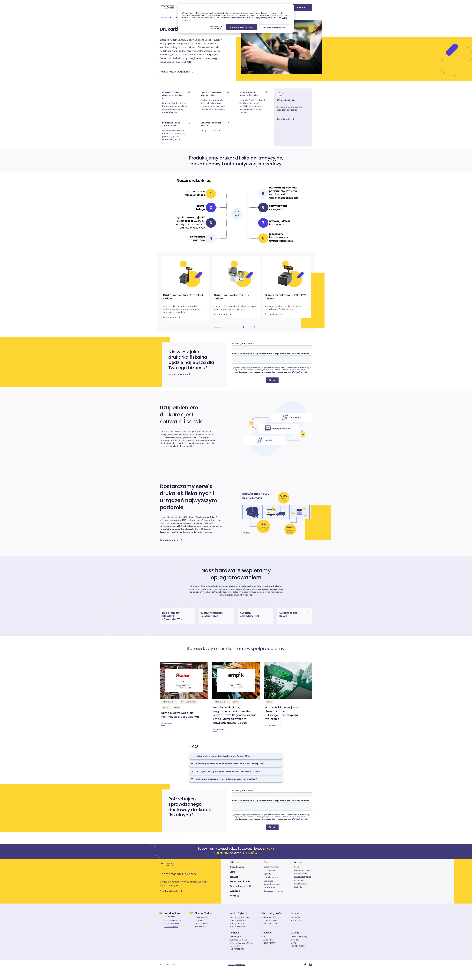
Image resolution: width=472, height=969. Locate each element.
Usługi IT (176, 707)
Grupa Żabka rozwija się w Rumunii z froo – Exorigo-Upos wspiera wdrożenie (283, 713)
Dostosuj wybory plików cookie (216, 27)
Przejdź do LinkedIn (169, 891)
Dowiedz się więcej (169, 540)
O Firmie (234, 862)
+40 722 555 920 (237, 949)
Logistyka (298, 887)
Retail (296, 867)
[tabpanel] (185, 288)
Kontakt (234, 895)
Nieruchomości (300, 883)
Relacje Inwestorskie (241, 886)
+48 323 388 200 (202, 926)
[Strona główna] (168, 10)
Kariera (234, 876)
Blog (232, 871)
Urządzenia (268, 880)
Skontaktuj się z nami (298, 7)
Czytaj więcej (167, 723)
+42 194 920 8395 (268, 943)
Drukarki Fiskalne (271, 877)
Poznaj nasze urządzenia (175, 71)
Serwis (165, 707)
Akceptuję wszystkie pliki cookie (241, 27)
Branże (298, 862)
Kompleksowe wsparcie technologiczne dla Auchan (180, 715)
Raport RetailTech (240, 881)
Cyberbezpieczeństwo (273, 891)
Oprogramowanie (188, 702)
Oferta (163, 17)
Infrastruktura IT (169, 702)
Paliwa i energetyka (302, 876)
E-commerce (269, 870)
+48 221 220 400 (171, 927)
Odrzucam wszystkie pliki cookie (274, 27)
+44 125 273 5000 (237, 926)
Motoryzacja (299, 880)
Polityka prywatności (236, 964)
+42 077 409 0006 (269, 923)
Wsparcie (235, 890)
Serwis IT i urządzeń (272, 884)
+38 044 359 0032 (298, 946)
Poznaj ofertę (283, 119)
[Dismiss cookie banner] (289, 7)
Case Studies (237, 866)
